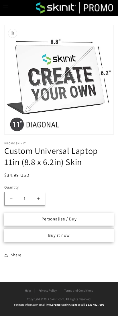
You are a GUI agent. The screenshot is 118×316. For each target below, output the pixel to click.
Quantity (11, 187)
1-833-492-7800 (95, 305)
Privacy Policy (47, 290)
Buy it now (59, 235)
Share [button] (16, 254)
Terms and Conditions (78, 290)
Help (28, 290)
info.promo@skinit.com (62, 305)
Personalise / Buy (59, 219)
